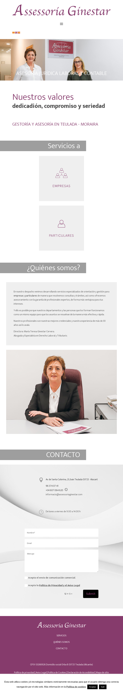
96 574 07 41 (52, 486)
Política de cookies (76, 686)
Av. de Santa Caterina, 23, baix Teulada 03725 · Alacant (72, 479)
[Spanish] (19, 33)
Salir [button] (103, 687)
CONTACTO (61, 649)
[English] (16, 33)
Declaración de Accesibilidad (80, 673)
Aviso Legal (41, 673)
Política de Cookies (57, 673)
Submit (90, 593)
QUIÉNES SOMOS (61, 642)
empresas (19, 296)
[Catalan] (13, 33)
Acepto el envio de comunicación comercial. (52, 578)
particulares (31, 296)
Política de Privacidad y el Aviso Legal (59, 585)
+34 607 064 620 (54, 490)
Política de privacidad (24, 673)
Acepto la (54, 585)
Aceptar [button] (92, 687)
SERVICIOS (61, 636)
